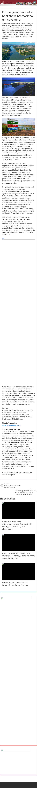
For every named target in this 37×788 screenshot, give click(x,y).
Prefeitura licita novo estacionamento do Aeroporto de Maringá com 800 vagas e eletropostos (17, 525)
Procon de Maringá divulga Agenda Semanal (12, 485)
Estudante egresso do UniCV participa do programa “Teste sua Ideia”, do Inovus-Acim (23, 491)
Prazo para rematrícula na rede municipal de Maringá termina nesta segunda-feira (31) (18, 555)
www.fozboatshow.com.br (11, 425)
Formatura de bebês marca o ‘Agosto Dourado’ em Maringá (15, 583)
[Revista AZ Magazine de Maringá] (18, 3)
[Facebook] (18, 785)
